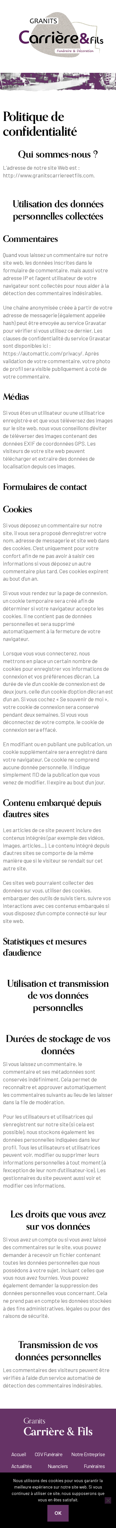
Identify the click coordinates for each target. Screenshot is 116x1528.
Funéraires (94, 1466)
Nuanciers (58, 1466)
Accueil (18, 1454)
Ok (58, 1513)
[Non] (108, 1500)
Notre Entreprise (88, 1454)
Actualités (21, 1466)
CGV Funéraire (48, 1454)
